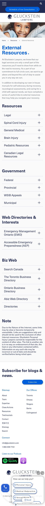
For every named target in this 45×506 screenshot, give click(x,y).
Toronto (29, 395)
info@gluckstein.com (10, 443)
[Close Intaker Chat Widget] (42, 473)
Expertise (6, 403)
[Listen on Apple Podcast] (23, 461)
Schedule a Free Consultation (22, 9)
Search (5, 431)
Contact (5, 419)
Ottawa (29, 399)
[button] (22, 115)
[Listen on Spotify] (10, 461)
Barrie (28, 408)
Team (4, 399)
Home (4, 40)
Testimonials (7, 415)
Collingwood (31, 412)
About (4, 395)
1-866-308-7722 (8, 446)
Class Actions (7, 407)
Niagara (29, 404)
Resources (13, 40)
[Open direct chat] (38, 473)
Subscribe (32, 382)
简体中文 (5, 423)
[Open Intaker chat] (15, 504)
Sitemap (5, 427)
